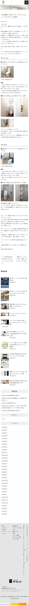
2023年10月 (5, 483)
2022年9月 (4, 505)
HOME (3, 526)
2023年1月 (4, 494)
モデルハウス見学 (17, 537)
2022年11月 (5, 500)
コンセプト (4, 527)
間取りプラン (16, 531)
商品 (14, 533)
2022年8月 (4, 508)
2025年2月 (4, 449)
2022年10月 (5, 502)
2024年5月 (4, 474)
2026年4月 (4, 433)
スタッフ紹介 (16, 538)
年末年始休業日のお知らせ (13, 410)
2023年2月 (4, 491)
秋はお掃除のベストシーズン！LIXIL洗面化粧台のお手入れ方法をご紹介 (18, 333)
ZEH (24, 563)
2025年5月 (4, 444)
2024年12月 (5, 455)
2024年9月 (4, 463)
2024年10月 (5, 460)
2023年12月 (5, 480)
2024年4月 (4, 477)
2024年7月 (4, 469)
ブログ (3, 419)
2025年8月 (4, 441)
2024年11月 (5, 458)
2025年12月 (5, 435)
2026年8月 (4, 427)
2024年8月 (4, 466)
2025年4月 (4, 447)
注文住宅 (4, 529)
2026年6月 (4, 430)
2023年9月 (4, 486)
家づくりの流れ (23, 543)
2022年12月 (5, 497)
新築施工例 (15, 526)
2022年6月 (4, 514)
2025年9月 (4, 438)
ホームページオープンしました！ (18, 313)
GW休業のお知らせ (11, 403)
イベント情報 (16, 535)
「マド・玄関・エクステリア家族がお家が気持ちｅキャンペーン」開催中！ (18, 344)
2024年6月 (4, 472)
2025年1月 (4, 452)
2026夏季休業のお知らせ (13, 395)
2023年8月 (4, 488)
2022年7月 (4, 511)
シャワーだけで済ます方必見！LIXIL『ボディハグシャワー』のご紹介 (18, 322)
